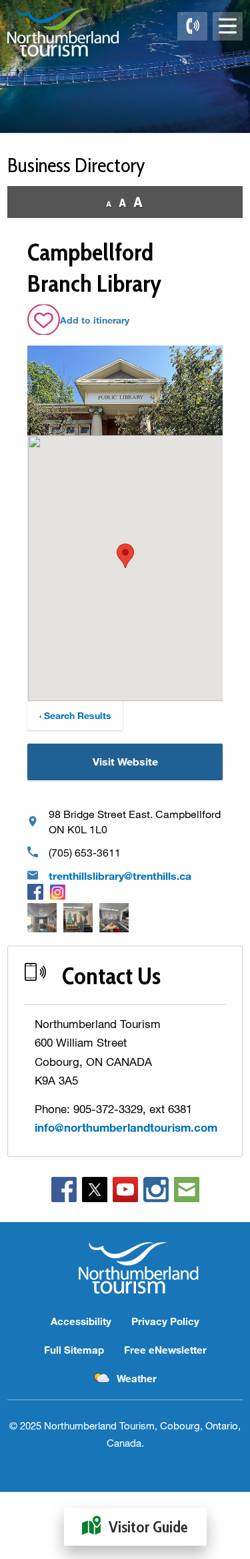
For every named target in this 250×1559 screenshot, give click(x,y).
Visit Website (125, 761)
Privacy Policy (165, 1321)
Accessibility (81, 1321)
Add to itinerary (94, 320)
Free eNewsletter (165, 1350)
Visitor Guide (148, 1526)
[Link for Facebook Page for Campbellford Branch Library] (35, 891)
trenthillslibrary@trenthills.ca (120, 875)
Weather (137, 1378)
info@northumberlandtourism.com (126, 1127)
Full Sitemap (74, 1350)
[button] (125, 555)
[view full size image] (42, 917)
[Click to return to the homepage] (63, 32)
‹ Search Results (75, 715)
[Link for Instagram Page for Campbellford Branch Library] (57, 891)
